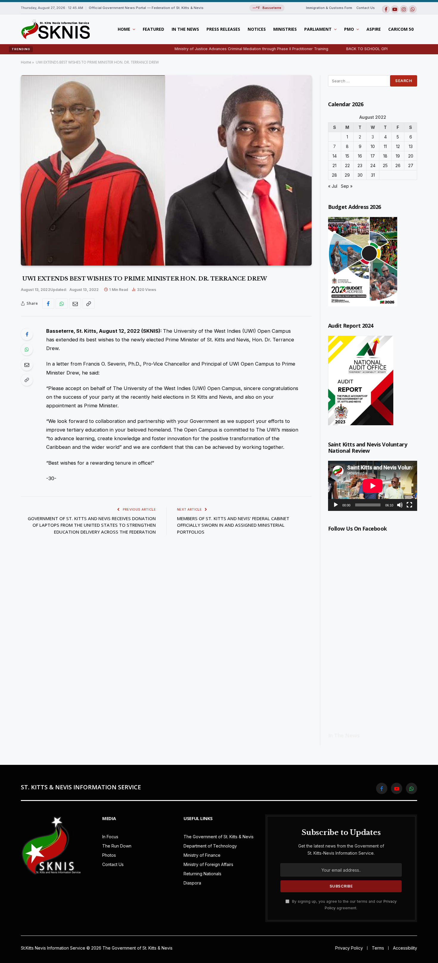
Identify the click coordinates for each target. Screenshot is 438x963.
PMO (349, 29)
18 (385, 155)
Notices (257, 29)
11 (385, 146)
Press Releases (223, 29)
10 (373, 146)
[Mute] (400, 505)
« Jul (332, 186)
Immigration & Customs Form (329, 8)
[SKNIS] (55, 29)
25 (385, 165)
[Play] (336, 505)
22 (347, 165)
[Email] (27, 365)
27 (410, 165)
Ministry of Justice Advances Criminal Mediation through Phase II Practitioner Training (226, 49)
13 (411, 146)
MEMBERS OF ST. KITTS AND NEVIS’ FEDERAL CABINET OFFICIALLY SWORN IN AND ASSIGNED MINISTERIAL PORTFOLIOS (233, 525)
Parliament (318, 29)
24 (372, 165)
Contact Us (365, 8)
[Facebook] (27, 334)
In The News (185, 29)
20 (410, 155)
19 (398, 155)
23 (360, 165)
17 (373, 155)
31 (373, 175)
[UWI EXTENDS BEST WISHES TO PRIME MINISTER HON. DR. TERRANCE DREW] (166, 170)
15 (347, 155)
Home (124, 29)
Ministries (285, 29)
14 (335, 155)
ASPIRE (373, 29)
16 (360, 155)
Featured (153, 29)
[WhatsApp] (27, 349)
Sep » (346, 186)
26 (397, 165)
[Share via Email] (75, 303)
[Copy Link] (88, 303)
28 (334, 175)
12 (398, 146)
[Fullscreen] (409, 505)
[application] (372, 486)
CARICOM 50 (401, 29)
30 (360, 175)
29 (347, 175)
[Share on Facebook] (48, 303)
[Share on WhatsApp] (62, 303)
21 (334, 165)
